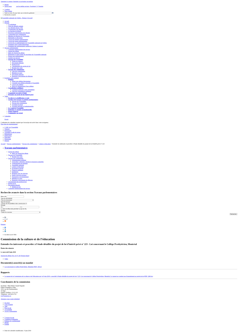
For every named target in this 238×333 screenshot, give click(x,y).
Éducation (7, 137)
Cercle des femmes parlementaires (18, 39)
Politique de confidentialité (12, 321)
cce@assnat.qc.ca (6, 296)
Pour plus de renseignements (9, 124)
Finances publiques (17, 170)
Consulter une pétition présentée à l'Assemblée (25, 83)
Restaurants (7, 130)
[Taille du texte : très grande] (7, 219)
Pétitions (11, 79)
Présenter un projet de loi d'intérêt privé (20, 94)
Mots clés (3, 196)
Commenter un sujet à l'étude (17, 93)
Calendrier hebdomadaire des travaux (19, 49)
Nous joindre (8, 11)
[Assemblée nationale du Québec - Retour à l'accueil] (16, 18)
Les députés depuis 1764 (15, 28)
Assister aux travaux (14, 58)
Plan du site (7, 308)
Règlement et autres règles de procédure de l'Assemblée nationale (27, 54)
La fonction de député (14, 31)
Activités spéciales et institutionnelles (23, 106)
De (2, 207)
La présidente (12, 24)
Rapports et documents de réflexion (22, 76)
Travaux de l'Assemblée (15, 59)
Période (3, 205)
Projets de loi (16, 64)
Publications (8, 135)
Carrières (7, 9)
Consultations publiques (15, 88)
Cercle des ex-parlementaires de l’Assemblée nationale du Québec (27, 43)
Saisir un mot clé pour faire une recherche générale (19, 13)
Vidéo (6, 96)
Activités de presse (17, 104)
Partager (3, 224)
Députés (6, 23)
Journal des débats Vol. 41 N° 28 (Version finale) (15, 256)
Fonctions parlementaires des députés (19, 33)
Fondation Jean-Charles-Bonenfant (18, 44)
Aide (5, 306)
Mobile (6, 322)
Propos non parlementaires (16, 56)
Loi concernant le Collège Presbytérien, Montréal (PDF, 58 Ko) (23, 267)
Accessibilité (8, 309)
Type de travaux (5, 202)
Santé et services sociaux (19, 175)
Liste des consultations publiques (21, 91)
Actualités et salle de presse (12, 132)
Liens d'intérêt (8, 304)
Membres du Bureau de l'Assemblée (18, 36)
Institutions (15, 172)
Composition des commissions (17, 34)
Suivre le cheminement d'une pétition (23, 86)
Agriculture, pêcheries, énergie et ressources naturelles (28, 162)
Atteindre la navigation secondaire (23, 1)
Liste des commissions (18, 71)
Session (3, 210)
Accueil (6, 21)
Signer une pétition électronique (21, 81)
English (6, 324)
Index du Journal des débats (16, 53)
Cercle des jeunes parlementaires (17, 41)
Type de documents (6, 198)
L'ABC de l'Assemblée (11, 127)
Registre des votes (17, 68)
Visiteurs (7, 129)
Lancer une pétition (17, 84)
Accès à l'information (10, 311)
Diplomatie (7, 139)
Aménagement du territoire (20, 163)
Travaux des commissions (16, 69)
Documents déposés (18, 63)
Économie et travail (17, 168)
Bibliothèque (8, 134)
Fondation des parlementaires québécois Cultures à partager (25, 46)
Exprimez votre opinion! (11, 78)
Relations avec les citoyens (20, 173)
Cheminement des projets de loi (21, 66)
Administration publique (19, 160)
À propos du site (9, 317)
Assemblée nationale (18, 165)
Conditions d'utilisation (11, 319)
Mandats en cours (17, 73)
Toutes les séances (17, 61)
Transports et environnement (20, 177)
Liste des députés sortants (15, 26)
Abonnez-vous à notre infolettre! (10, 299)
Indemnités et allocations (15, 38)
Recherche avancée (10, 15)
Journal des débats (13, 51)
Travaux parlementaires (11, 48)
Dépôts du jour (16, 187)
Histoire (6, 140)
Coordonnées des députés (15, 29)
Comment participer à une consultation (23, 89)
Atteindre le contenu (7, 1)
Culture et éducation (45, 144)
